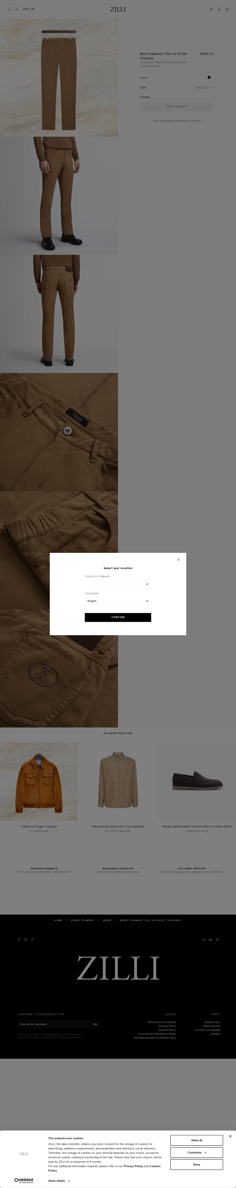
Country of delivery (97, 576)
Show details (56, 1180)
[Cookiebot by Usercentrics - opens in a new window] (24, 1181)
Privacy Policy (133, 1166)
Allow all (196, 1140)
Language (91, 593)
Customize (195, 1152)
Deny (196, 1164)
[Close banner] (230, 1136)
